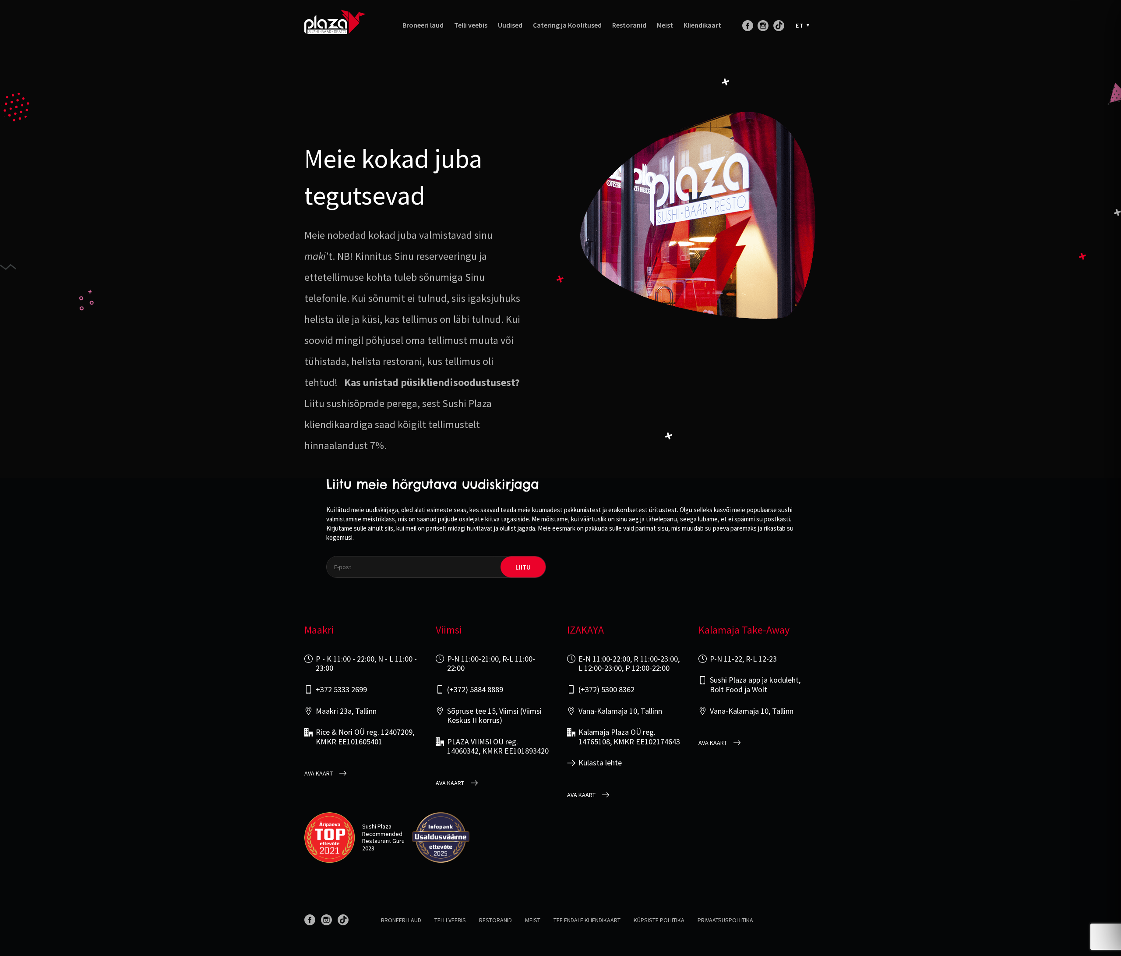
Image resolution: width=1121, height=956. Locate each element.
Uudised (510, 25)
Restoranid (629, 25)
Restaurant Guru (383, 841)
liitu (523, 567)
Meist (665, 25)
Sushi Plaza (376, 826)
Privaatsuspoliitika (725, 920)
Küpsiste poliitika (659, 920)
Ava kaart (318, 773)
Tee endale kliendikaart (586, 920)
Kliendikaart (702, 25)
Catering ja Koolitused (567, 25)
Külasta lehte (600, 763)
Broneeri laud (423, 25)
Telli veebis (470, 25)
